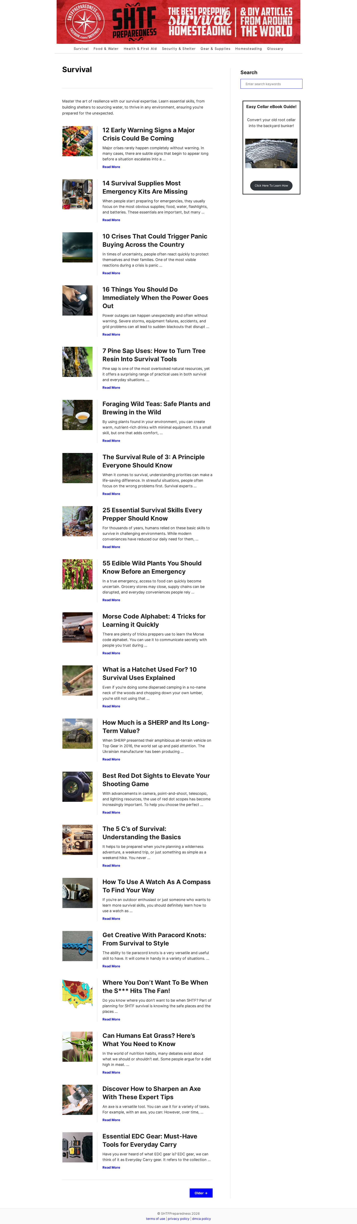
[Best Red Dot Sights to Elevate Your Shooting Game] (77, 787)
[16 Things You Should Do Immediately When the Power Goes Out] (77, 300)
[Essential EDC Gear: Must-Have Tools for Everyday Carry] (77, 1147)
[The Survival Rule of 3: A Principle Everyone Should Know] (77, 468)
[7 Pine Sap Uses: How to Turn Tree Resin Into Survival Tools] (77, 362)
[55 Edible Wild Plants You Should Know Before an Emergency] (77, 574)
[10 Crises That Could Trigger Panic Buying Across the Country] (77, 247)
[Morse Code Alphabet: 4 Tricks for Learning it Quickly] (77, 627)
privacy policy (178, 1219)
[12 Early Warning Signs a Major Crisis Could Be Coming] (77, 141)
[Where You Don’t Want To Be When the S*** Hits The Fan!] (77, 993)
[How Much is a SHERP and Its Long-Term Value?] (77, 734)
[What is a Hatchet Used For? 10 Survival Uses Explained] (77, 680)
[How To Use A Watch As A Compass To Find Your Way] (77, 893)
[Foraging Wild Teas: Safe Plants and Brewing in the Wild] (77, 415)
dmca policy (201, 1219)
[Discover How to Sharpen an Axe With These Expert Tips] (77, 1100)
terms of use (155, 1219)
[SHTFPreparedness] (178, 22)
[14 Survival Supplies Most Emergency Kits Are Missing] (77, 194)
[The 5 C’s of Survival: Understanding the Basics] (77, 840)
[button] (271, 186)
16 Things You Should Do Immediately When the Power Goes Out (155, 298)
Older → (201, 1193)
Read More (111, 167)
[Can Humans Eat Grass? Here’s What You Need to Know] (77, 1047)
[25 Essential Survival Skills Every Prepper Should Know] (77, 521)
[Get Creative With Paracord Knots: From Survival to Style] (77, 946)
